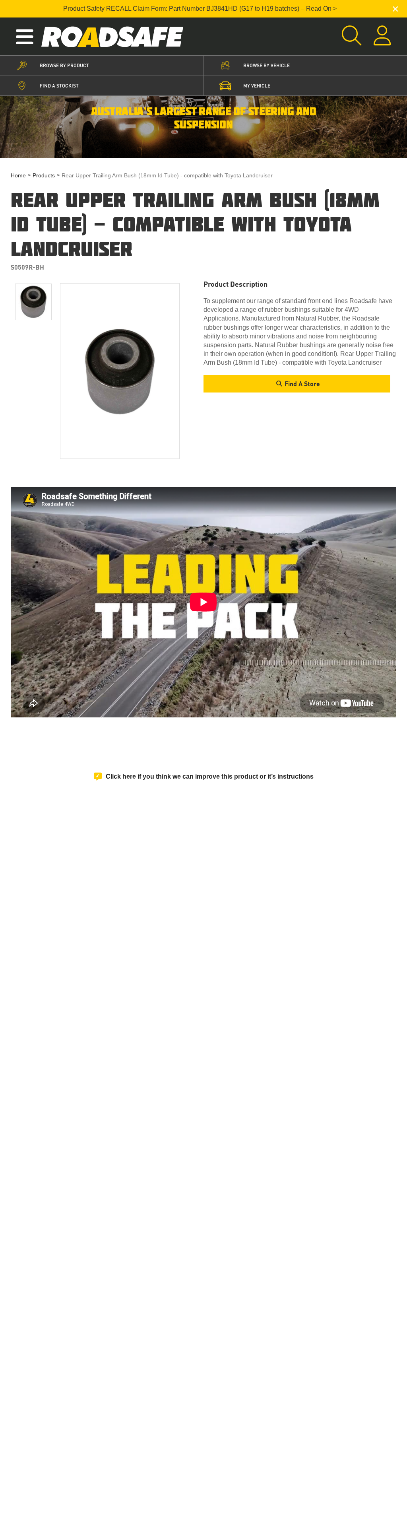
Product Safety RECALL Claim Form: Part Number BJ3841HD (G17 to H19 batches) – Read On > (200, 8)
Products (44, 175)
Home (18, 175)
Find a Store (302, 383)
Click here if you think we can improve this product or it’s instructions (210, 776)
